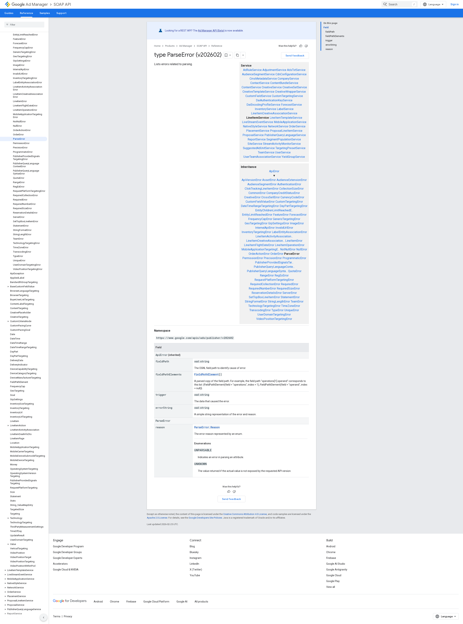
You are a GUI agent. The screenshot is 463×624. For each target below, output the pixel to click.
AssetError (269, 180)
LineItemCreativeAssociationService (274, 113)
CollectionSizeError (291, 188)
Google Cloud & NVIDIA (65, 569)
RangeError (267, 275)
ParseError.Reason (207, 427)
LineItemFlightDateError (259, 245)
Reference (26, 13)
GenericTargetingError (286, 219)
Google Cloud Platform (156, 601)
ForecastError (298, 214)
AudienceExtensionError (292, 180)
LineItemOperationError (289, 245)
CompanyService (288, 78)
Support (61, 13)
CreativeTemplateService (258, 91)
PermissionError (252, 258)
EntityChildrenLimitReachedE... (274, 210)
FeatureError (281, 214)
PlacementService (257, 130)
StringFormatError (256, 301)
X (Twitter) (196, 569)
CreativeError (252, 197)
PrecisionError (273, 258)
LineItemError (293, 240)
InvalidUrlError (284, 227)
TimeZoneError (290, 306)
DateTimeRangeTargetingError (260, 206)
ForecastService (291, 104)
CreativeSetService (295, 87)
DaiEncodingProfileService (263, 104)
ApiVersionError (252, 180)
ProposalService (253, 135)
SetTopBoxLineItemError (264, 297)
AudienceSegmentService (258, 74)
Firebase (331, 558)
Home (157, 46)
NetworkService (278, 126)
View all (330, 586)
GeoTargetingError (256, 223)
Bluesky (194, 552)
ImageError (297, 223)
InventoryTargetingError (256, 232)
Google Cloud (333, 575)
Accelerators (60, 563)
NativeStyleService (255, 126)
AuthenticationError (289, 184)
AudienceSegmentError (262, 184)
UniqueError (291, 310)
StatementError (290, 297)
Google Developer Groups (67, 552)
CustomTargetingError (289, 201)
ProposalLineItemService (286, 130)
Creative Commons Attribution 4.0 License (245, 514)
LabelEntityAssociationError (289, 232)
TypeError (277, 310)
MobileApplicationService (290, 122)
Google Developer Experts (67, 558)
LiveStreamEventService (257, 122)
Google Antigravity (336, 569)
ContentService (251, 87)
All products (201, 601)
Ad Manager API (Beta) (211, 30)
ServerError (290, 293)
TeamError (297, 301)
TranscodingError (260, 310)
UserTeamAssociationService (262, 156)
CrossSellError (270, 197)
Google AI (182, 601)
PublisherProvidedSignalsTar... (274, 262)
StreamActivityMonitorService (282, 143)
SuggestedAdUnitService (259, 148)
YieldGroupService (293, 156)
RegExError (282, 275)
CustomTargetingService (287, 96)
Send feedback (295, 55)
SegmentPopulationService (283, 139)
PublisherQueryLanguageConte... (274, 266)
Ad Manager (37, 4)
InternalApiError (265, 227)
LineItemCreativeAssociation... (265, 240)
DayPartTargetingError (293, 206)
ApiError (274, 171)
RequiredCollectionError (265, 284)
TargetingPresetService (290, 148)
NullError (301, 249)
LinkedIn (194, 563)
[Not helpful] (306, 46)
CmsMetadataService (263, 78)
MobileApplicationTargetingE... (260, 249)
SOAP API (62, 4)
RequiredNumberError (262, 288)
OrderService (297, 126)
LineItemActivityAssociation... (274, 236)
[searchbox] (24, 25)
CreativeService (272, 87)
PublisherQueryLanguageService (285, 135)
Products (170, 46)
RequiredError (289, 284)
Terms (56, 616)
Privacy (68, 616)
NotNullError (288, 249)
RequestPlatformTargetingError (274, 280)
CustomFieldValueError (260, 201)
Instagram (195, 558)
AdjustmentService (274, 70)
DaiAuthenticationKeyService (274, 100)
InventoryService (265, 109)
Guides (8, 13)
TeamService (266, 152)
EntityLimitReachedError (257, 214)
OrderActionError (259, 253)
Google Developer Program (68, 546)
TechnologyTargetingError (264, 306)
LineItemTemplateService (286, 117)
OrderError (276, 253)
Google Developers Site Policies (205, 517)
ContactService (259, 83)
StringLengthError (279, 301)
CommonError (257, 193)
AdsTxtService (296, 70)
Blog (192, 546)
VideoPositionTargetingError (274, 319)
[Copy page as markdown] (237, 55)
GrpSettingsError (278, 223)
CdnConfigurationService (291, 74)
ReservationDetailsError (267, 293)
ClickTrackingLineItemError (262, 188)
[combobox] (399, 4)
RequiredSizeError (288, 288)
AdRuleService (252, 70)
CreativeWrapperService (290, 91)
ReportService (257, 139)
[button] (23, 286)
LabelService (285, 109)
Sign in (455, 4)
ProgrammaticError (294, 258)
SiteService (255, 143)
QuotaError (294, 271)
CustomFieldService (258, 96)
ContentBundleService (284, 83)
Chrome (330, 552)
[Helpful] (300, 46)
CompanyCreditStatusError (283, 193)
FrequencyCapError (260, 219)
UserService (283, 152)
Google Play (333, 581)
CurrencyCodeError (292, 197)
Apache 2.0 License (157, 517)
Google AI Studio (335, 563)
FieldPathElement (206, 374)
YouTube (195, 575)
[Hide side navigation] (43, 617)
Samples (45, 13)
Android (330, 546)
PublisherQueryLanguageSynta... (267, 271)
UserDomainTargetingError (274, 314)
